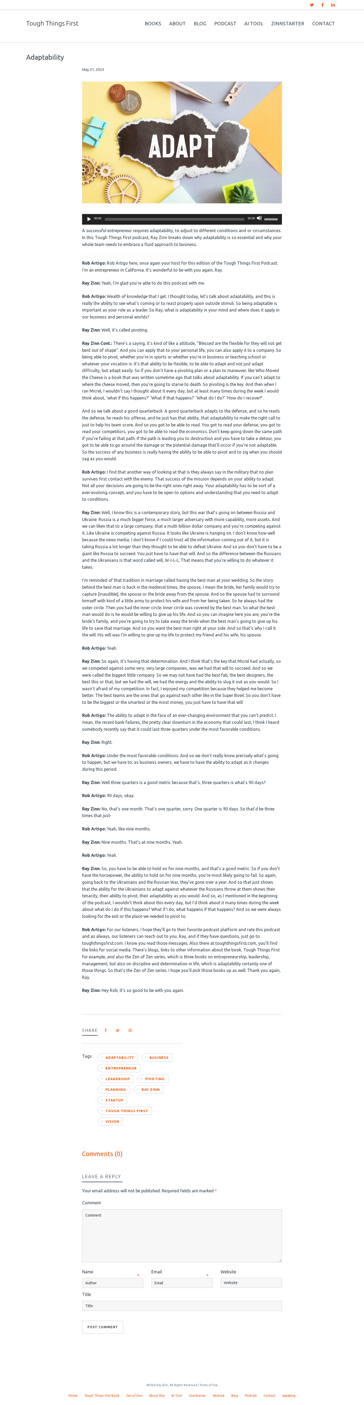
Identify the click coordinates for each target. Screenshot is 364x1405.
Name (87, 1271)
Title (86, 1294)
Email (156, 1271)
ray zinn (150, 1089)
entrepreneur (121, 1068)
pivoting (155, 1079)
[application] (182, 219)
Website (228, 1271)
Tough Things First (127, 1111)
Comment (91, 1202)
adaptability (120, 1057)
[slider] (271, 219)
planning (116, 1089)
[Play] (89, 219)
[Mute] (259, 218)
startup (114, 1100)
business (159, 1057)
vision (112, 1121)
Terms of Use (209, 1385)
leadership (118, 1079)
